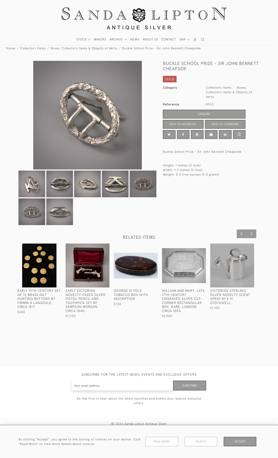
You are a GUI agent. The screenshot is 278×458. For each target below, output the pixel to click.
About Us (150, 39)
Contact (168, 39)
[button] (203, 39)
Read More (162, 441)
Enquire (204, 114)
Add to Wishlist (183, 124)
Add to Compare (225, 124)
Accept (240, 441)
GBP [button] (183, 39)
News (134, 39)
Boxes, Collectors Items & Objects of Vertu (84, 48)
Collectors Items (33, 48)
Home (10, 48)
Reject (201, 441)
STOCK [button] (82, 39)
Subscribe (189, 385)
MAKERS (100, 39)
